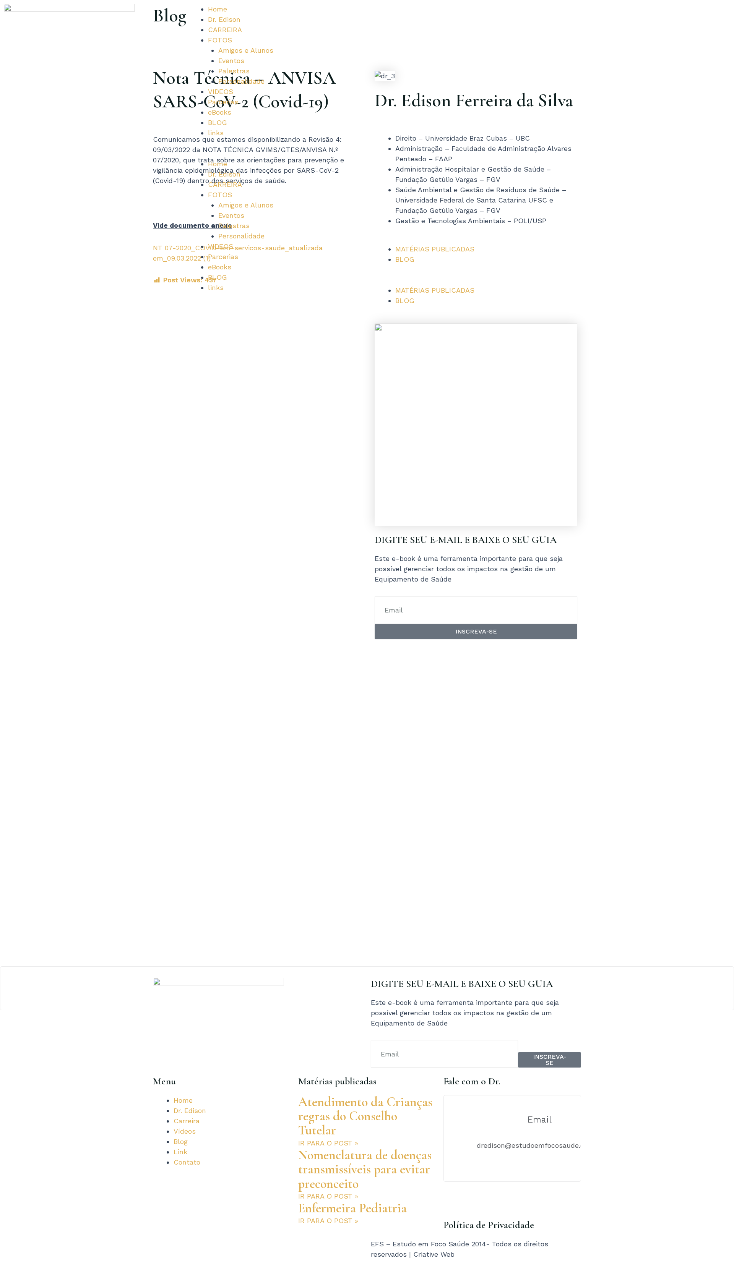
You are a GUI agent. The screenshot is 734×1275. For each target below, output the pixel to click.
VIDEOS (220, 91)
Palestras (234, 71)
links (216, 133)
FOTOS (220, 40)
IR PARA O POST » (328, 1143)
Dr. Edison (224, 19)
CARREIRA (225, 30)
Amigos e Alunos (245, 50)
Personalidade (241, 81)
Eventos (231, 61)
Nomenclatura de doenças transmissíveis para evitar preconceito (365, 1169)
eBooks (219, 112)
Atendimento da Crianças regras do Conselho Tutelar (365, 1116)
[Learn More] (367, 988)
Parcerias (223, 102)
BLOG (217, 122)
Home (217, 9)
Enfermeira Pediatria (352, 1208)
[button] (275, 153)
